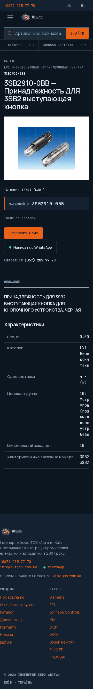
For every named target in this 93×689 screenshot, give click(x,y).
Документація (12, 619)
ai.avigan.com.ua (67, 575)
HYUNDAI (57, 657)
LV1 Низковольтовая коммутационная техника (43, 67)
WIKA (54, 634)
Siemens (14, 45)
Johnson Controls (57, 45)
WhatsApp (53, 567)
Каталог (11, 61)
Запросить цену (23, 232)
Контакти (8, 627)
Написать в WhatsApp (32, 247)
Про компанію (12, 597)
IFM (84, 45)
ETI (32, 45)
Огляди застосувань (17, 604)
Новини (6, 634)
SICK (53, 627)
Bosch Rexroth (62, 642)
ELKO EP (56, 649)
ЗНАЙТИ (77, 33)
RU (83, 5)
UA (69, 5)
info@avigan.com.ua (18, 567)
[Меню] (10, 17)
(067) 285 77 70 (19, 5)
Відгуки (6, 642)
